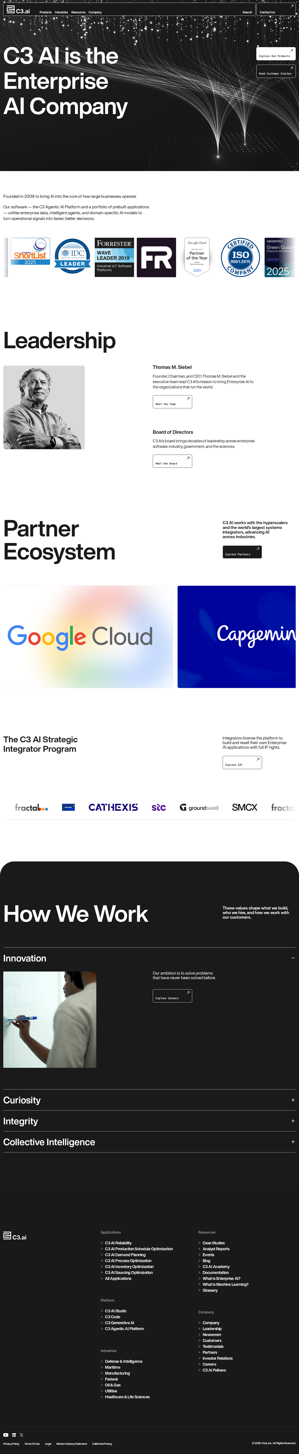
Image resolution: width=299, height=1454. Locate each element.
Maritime (112, 1367)
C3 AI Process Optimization (128, 1261)
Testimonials (213, 1346)
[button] (247, 9)
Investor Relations (218, 1358)
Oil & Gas (113, 1385)
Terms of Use (32, 1443)
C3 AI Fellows (214, 1370)
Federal (111, 1379)
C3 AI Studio (115, 1311)
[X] (21, 1435)
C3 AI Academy (216, 1266)
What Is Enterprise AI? (221, 1278)
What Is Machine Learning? (226, 1284)
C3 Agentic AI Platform (124, 1329)
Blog (206, 1261)
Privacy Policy (11, 1443)
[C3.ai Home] (18, 9)
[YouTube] (5, 1435)
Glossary (210, 1290)
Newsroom (212, 1334)
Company (211, 1323)
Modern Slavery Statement (71, 1443)
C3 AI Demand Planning (125, 1255)
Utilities (111, 1391)
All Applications (118, 1278)
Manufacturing (117, 1373)
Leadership (212, 1329)
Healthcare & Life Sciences (127, 1397)
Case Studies (214, 1243)
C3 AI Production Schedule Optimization (139, 1249)
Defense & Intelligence (123, 1361)
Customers (212, 1340)
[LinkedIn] (14, 1435)
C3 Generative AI (119, 1323)
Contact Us (267, 12)
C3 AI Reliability (118, 1243)
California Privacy (102, 1443)
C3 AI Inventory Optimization (129, 1266)
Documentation (216, 1272)
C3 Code (112, 1317)
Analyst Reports (216, 1249)
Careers (209, 1364)
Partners (210, 1352)
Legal (48, 1443)
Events (208, 1255)
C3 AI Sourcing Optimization (129, 1272)
